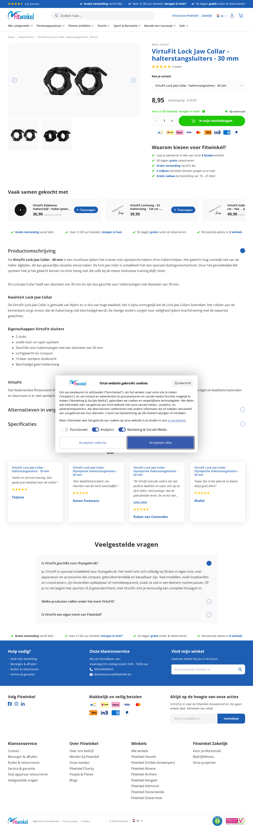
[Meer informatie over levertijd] (203, 111)
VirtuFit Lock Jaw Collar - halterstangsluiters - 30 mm (30, 469)
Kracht (102, 26)
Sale (182, 26)
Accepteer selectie (92, 442)
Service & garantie (22, 674)
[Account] (232, 15)
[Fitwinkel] (18, 821)
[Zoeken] (240, 669)
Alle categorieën (19, 26)
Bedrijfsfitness (203, 756)
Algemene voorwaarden (46, 821)
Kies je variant (161, 76)
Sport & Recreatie (125, 26)
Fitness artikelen (79, 26)
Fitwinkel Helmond (145, 786)
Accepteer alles (160, 442)
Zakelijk (207, 15)
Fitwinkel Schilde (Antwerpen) (153, 762)
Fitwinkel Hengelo (144, 780)
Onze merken (80, 762)
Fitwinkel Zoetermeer (147, 798)
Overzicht (184, 383)
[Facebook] (10, 704)
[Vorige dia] (14, 80)
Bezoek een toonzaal (158, 26)
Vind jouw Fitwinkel (185, 15)
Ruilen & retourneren (24, 669)
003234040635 (103, 669)
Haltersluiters (26, 37)
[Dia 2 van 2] (57, 134)
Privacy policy (70, 821)
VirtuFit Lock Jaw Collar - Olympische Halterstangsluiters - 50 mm (95, 471)
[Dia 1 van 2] (23, 134)
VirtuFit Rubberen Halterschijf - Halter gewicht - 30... (52, 207)
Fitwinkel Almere (143, 768)
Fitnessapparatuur (49, 26)
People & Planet (81, 774)
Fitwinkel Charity (82, 768)
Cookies (85, 821)
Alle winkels (139, 751)
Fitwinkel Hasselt (143, 756)
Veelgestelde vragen (23, 780)
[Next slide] (241, 210)
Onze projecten (204, 762)
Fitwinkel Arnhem (144, 774)
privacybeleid (176, 420)
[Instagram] (16, 704)
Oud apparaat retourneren (28, 774)
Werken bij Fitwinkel (84, 756)
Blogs (74, 780)
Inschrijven (231, 718)
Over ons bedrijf (81, 751)
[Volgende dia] (133, 80)
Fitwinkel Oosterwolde (147, 792)
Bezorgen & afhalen (23, 664)
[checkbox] (73, 429)
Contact (14, 751)
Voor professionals (207, 751)
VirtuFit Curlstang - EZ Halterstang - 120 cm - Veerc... (145, 207)
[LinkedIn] (23, 704)
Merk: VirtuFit (160, 44)
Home (11, 37)
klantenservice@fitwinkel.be (112, 674)
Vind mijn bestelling (23, 659)
